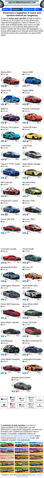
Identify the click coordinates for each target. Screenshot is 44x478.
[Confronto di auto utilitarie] (22, 447)
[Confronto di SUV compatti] (22, 466)
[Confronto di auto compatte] (36, 447)
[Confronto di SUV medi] (36, 466)
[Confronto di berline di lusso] (36, 453)
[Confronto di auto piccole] (7, 447)
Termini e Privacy (22, 476)
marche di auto (23, 438)
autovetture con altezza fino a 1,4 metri (17, 436)
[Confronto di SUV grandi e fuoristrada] (7, 472)
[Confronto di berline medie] (7, 453)
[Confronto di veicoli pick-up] (22, 472)
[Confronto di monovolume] (36, 460)
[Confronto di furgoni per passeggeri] (36, 472)
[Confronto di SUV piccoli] (7, 466)
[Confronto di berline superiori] (22, 453)
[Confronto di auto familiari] (22, 460)
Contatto (39, 475)
